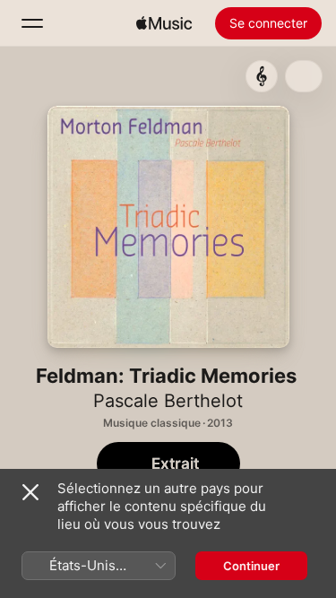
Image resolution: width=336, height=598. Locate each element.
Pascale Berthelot (168, 401)
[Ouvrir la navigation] (32, 23)
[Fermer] (30, 492)
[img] (164, 23)
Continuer (251, 566)
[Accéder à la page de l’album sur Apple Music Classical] (262, 76)
